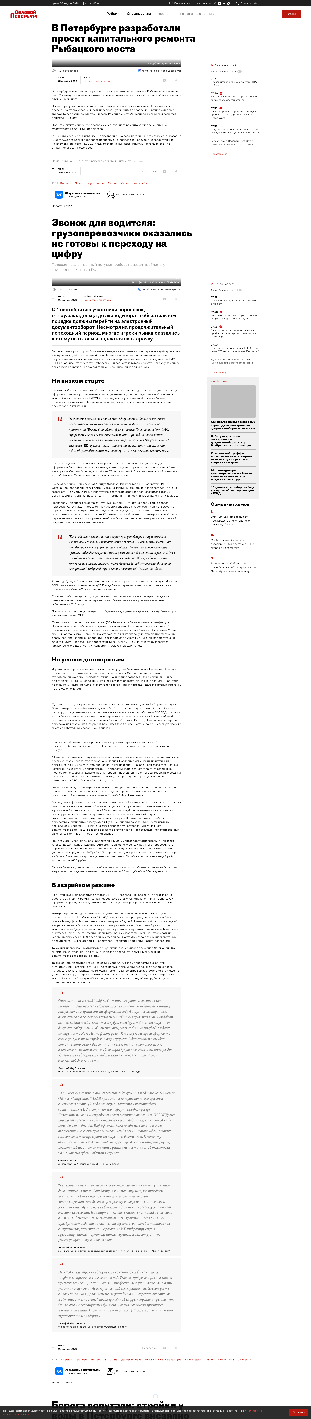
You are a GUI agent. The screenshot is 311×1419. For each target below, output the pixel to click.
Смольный (65, 183)
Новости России (226, 1359)
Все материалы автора (97, 81)
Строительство (95, 183)
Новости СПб (139, 183)
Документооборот (131, 1359)
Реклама (186, 14)
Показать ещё (219, 153)
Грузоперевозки (98, 1359)
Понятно (299, 1412)
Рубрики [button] (115, 14)
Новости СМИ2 (62, 206)
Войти (291, 13)
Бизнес (210, 1359)
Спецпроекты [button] (139, 14)
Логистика (66, 1359)
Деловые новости (193, 1359)
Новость (112, 183)
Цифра (113, 1359)
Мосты (79, 183)
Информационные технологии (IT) (163, 1359)
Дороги (124, 183)
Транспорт (81, 1359)
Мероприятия (166, 14)
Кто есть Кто (205, 14)
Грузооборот (245, 1359)
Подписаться (182, 3)
